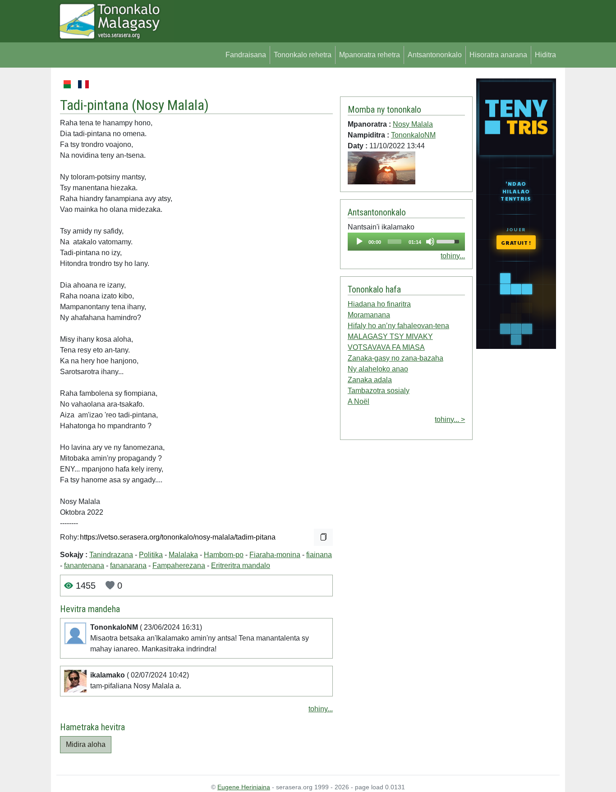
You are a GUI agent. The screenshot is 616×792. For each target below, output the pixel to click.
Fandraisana (245, 55)
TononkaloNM (413, 135)
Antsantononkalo (435, 55)
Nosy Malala (170, 105)
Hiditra (545, 55)
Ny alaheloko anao (378, 369)
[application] (406, 242)
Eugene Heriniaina (243, 787)
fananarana (128, 565)
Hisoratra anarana (498, 55)
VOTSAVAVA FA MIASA (386, 347)
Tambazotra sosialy (378, 390)
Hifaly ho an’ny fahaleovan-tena (398, 326)
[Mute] (430, 241)
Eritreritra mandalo (240, 565)
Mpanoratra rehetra (369, 55)
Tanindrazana (111, 555)
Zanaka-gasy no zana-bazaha (395, 358)
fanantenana (84, 565)
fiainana (319, 555)
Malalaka (183, 555)
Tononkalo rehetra (302, 55)
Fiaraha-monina (274, 555)
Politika (151, 555)
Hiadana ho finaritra (379, 304)
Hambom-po (224, 555)
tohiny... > (450, 419)
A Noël (358, 401)
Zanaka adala (370, 380)
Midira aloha (86, 744)
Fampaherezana (178, 565)
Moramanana (369, 315)
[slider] (394, 241)
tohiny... (320, 709)
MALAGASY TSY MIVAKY (390, 336)
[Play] (359, 241)
